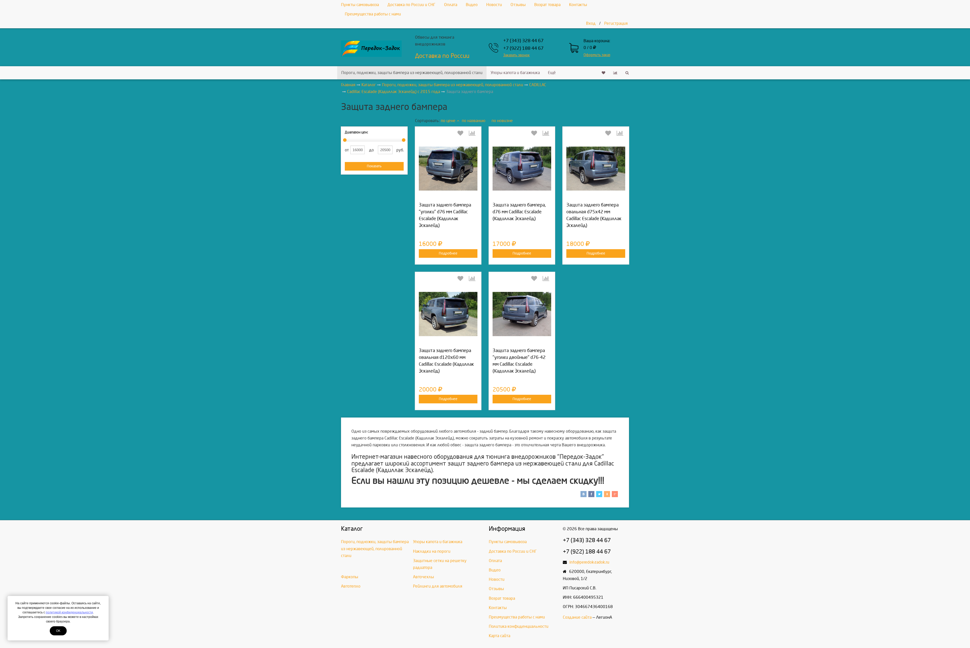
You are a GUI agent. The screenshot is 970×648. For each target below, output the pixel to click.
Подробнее (448, 253)
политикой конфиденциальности (69, 612)
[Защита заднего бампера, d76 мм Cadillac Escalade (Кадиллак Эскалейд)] (522, 168)
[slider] (345, 140)
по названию (473, 121)
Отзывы (518, 5)
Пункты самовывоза (360, 5)
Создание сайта (577, 617)
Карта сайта (499, 636)
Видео (472, 5)
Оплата (450, 5)
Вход (591, 23)
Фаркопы (349, 577)
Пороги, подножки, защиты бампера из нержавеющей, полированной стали (411, 73)
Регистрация (616, 23)
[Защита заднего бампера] (448, 168)
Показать (374, 166)
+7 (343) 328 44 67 (523, 40)
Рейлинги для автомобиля (437, 586)
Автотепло (350, 586)
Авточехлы (423, 577)
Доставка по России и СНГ (411, 5)
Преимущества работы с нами (373, 14)
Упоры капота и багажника (515, 73)
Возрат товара (547, 5)
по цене (448, 121)
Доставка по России (442, 56)
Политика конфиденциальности (518, 626)
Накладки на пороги (431, 551)
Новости (494, 5)
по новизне (502, 121)
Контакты (578, 5)
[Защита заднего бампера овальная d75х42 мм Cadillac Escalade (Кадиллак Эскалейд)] (595, 168)
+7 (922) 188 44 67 (523, 48)
